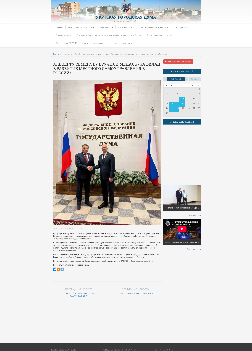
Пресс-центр (179, 27)
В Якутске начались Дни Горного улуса (135, 293)
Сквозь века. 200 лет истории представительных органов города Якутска (109, 35)
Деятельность (124, 27)
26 (178, 108)
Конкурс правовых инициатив (95, 43)
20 (183, 103)
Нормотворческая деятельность (152, 27)
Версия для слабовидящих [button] (178, 61)
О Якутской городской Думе (80, 27)
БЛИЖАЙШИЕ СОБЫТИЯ (182, 122)
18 (172, 103)
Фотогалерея (195, 215)
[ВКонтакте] (54, 269)
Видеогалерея (194, 249)
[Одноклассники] (58, 269)
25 (172, 108)
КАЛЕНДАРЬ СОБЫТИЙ (182, 71)
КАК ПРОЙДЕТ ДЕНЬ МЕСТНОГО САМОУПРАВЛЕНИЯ (79, 294)
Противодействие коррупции (159, 35)
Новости (68, 54)
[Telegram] (62, 269)
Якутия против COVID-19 (66, 43)
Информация (105, 27)
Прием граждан (63, 35)
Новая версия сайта (123, 43)
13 (183, 98)
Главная (59, 27)
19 (177, 103)
